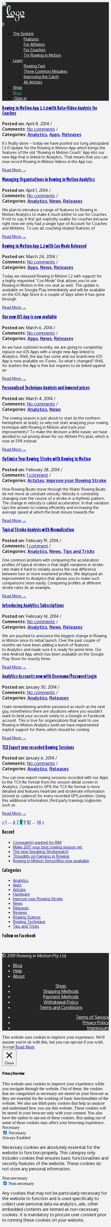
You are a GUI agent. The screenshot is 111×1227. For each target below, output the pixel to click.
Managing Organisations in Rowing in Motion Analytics (48, 179)
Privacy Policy (96, 1022)
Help (17, 970)
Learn (18, 60)
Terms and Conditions (61, 1007)
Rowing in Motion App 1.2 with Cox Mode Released (44, 246)
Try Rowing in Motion (42, 55)
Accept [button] (8, 1047)
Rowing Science (27, 917)
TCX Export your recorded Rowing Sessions (38, 747)
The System (23, 33)
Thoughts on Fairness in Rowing (41, 856)
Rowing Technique (29, 921)
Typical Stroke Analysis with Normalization (38, 530)
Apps (54, 134)
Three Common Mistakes (45, 71)
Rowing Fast (34, 66)
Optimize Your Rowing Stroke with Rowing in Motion (46, 459)
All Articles (33, 82)
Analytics (37, 134)
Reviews (20, 912)
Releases (71, 134)
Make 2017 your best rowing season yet (47, 847)
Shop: (61, 986)
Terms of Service (92, 1017)
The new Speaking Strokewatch (40, 851)
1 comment (37, 475)
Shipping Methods (61, 991)
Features (31, 39)
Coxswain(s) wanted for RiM (37, 842)
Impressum (98, 1028)
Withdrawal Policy (61, 1002)
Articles (35, 480)
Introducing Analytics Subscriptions (33, 605)
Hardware (21, 894)
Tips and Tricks (79, 551)
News (55, 201)
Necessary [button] (11, 1127)
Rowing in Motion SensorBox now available (51, 860)
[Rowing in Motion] (13, 12)
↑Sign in (20, 98)
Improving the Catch (41, 76)
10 (29, 822)
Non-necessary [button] (14, 1178)
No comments (41, 129)
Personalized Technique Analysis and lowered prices (46, 388)
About (19, 976)
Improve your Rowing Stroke (76, 480)
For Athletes (34, 44)
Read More (24, 1047)
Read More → (14, 170)
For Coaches (35, 49)
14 (39, 822)
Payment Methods (61, 996)
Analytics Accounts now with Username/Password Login (49, 676)
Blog (17, 93)
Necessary (17, 1133)
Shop (17, 87)
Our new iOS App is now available (29, 317)
